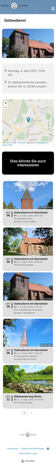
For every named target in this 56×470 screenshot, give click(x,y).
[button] (53, 9)
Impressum (12, 448)
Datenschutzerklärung (32, 448)
